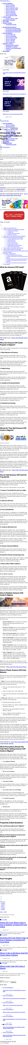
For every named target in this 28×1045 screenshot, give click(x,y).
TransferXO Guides (11, 24)
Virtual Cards (7, 17)
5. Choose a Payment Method (12, 244)
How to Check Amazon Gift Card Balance (12, 249)
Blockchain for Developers (13, 30)
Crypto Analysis (10, 11)
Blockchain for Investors (13, 31)
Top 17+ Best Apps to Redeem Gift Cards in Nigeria (14, 194)
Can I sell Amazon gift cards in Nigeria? (14, 255)
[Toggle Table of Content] (1, 225)
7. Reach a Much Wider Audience (13, 246)
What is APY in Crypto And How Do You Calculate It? (14, 94)
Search (13, 128)
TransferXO (3, 187)
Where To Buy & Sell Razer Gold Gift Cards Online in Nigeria (14, 954)
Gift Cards (6, 21)
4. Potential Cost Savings (12, 234)
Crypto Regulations (11, 15)
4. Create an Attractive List (12, 242)
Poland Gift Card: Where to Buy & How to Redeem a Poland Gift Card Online (13, 925)
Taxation (8, 49)
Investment (6, 51)
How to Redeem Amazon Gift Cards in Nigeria (13, 248)
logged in (6, 914)
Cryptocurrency (8, 3)
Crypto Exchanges (11, 14)
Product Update (7, 23)
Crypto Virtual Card (12, 9)
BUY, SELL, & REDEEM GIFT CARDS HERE (14, 215)
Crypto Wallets (10, 6)
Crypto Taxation (10, 12)
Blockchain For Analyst (9, 27)
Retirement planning (11, 46)
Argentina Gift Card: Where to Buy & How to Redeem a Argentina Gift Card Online (14, 940)
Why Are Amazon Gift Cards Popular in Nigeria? (14, 229)
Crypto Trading (10, 5)
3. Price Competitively (11, 241)
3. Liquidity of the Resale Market (13, 233)
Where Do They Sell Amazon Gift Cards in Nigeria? (14, 236)
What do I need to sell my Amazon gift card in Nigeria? (17, 258)
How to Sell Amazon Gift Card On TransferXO (13, 237)
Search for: (2, 126)
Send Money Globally (9, 20)
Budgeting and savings (12, 45)
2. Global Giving (10, 232)
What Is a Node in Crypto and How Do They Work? (14, 1012)
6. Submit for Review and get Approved (14, 245)
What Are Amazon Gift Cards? (10, 228)
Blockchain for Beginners (13, 28)
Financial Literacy (8, 43)
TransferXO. (7, 1042)
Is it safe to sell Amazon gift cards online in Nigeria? (17, 262)
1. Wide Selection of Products (12, 230)
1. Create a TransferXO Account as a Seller (15, 238)
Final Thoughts (7, 264)
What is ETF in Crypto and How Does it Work (12, 114)
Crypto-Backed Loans (12, 8)
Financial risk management (13, 48)
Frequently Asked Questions (10, 253)
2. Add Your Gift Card (11, 240)
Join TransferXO (5, 147)
